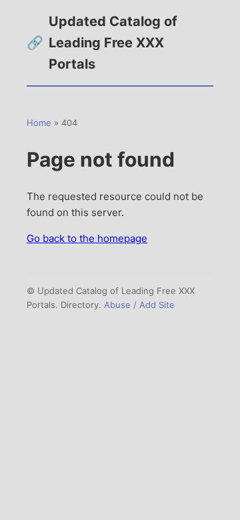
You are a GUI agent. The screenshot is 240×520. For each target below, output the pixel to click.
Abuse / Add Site (139, 304)
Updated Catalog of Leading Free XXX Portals (102, 42)
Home (39, 122)
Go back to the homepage (87, 238)
